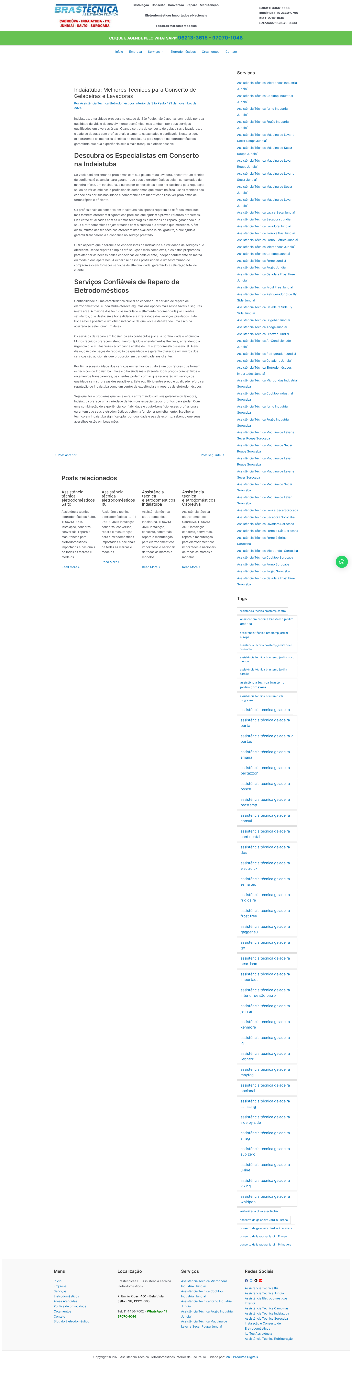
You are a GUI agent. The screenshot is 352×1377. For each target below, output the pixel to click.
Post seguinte (212, 455)
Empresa (60, 1286)
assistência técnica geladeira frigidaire (265, 897)
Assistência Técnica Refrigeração (269, 1339)
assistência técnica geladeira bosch (265, 786)
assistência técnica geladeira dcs (265, 850)
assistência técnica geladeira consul (265, 818)
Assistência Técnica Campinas (266, 1308)
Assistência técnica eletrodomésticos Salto (78, 498)
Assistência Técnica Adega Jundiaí (262, 327)
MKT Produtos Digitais (242, 1357)
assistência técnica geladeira (265, 710)
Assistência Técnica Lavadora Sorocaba (265, 524)
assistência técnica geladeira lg (265, 1040)
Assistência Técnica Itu (261, 1288)
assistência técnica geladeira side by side (265, 1120)
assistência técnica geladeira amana (265, 754)
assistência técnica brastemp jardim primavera (262, 684)
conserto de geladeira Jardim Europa (264, 1219)
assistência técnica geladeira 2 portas (267, 739)
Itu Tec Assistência (258, 1333)
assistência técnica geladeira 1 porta (267, 723)
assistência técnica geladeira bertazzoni (265, 770)
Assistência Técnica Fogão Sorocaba (263, 571)
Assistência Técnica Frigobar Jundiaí (263, 320)
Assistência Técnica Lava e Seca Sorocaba (267, 510)
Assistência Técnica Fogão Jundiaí (261, 267)
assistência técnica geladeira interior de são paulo (265, 993)
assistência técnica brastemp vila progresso (262, 698)
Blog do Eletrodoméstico (71, 1321)
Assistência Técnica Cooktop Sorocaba (265, 557)
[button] (162, 52)
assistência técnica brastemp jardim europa (264, 635)
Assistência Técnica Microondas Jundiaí (266, 247)
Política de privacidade (70, 1306)
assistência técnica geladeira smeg (265, 1135)
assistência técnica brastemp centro (263, 610)
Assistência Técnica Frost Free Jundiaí (265, 287)
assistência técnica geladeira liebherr (265, 1056)
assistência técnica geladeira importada (265, 977)
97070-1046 (227, 38)
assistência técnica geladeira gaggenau (265, 929)
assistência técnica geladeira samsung (265, 1104)
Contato (59, 1316)
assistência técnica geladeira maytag (265, 1072)
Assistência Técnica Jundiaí (265, 1293)
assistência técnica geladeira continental (265, 834)
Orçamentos (62, 1311)
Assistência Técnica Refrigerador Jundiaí (266, 354)
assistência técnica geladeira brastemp (265, 802)
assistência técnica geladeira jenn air (265, 1008)
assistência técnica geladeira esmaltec (265, 881)
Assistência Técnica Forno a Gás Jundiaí (266, 233)
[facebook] (247, 1280)
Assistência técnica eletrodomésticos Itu (118, 498)
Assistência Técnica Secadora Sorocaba (266, 517)
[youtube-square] (261, 1280)
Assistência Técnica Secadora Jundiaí (264, 219)
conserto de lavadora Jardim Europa (263, 1236)
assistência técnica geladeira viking (265, 1183)
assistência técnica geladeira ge (265, 945)
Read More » (71, 567)
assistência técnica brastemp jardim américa (266, 621)
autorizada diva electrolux (259, 1211)
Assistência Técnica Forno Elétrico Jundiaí (267, 240)
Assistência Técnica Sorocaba (266, 1318)
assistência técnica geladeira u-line (265, 1167)
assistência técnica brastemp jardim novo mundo (267, 659)
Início (58, 1281)
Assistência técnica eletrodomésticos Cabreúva (198, 498)
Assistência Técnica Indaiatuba (267, 1313)
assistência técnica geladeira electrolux (265, 866)
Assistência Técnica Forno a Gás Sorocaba (267, 531)
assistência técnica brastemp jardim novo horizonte (266, 647)
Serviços (60, 1291)
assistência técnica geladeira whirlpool (265, 1199)
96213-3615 (193, 38)
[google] (256, 1280)
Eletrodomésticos (66, 1296)
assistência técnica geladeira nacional (265, 1088)
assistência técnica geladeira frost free (265, 913)
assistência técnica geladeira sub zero (265, 1151)
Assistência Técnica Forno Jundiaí (261, 261)
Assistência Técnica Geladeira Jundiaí (264, 361)
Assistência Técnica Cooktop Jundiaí (263, 254)
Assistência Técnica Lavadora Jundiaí (264, 226)
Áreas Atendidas (65, 1301)
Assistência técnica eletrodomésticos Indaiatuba (158, 498)
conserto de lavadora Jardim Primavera (266, 1244)
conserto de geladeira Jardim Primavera (266, 1228)
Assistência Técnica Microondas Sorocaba (267, 551)
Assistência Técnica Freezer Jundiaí (263, 334)
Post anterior (65, 455)
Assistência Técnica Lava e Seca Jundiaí (266, 212)
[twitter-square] (252, 1280)
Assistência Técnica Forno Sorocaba (263, 564)
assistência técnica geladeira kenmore (265, 1024)
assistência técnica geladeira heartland (265, 961)
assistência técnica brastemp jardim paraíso (263, 671)
